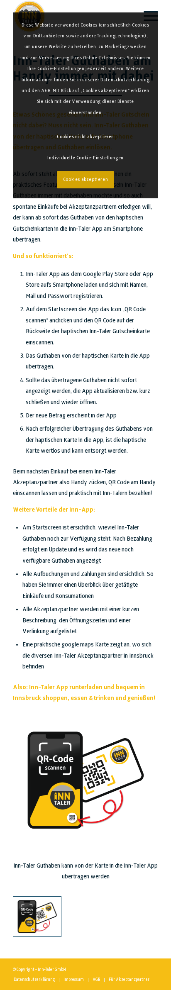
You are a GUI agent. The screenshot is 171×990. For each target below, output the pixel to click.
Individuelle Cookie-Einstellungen (85, 158)
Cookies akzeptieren (85, 179)
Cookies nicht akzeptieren (85, 136)
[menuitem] (34, 980)
